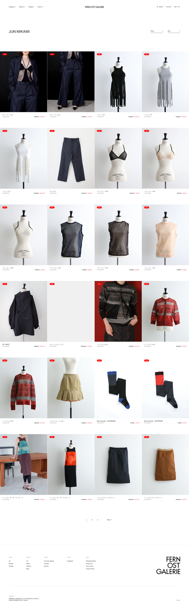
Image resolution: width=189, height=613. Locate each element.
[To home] (94, 7)
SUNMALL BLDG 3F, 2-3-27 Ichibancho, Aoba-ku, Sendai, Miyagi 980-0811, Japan (24, 599)
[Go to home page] (168, 565)
